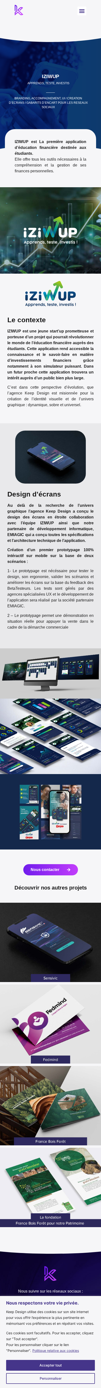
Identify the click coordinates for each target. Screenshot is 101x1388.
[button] (81, 11)
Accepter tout (50, 1365)
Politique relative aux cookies (55, 1350)
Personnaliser (51, 1378)
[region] (50, 1342)
